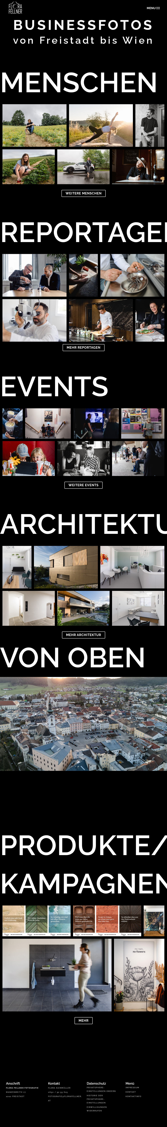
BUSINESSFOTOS (83, 25)
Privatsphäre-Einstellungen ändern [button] (101, 1089)
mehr (84, 1021)
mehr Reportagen (83, 347)
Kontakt (131, 1092)
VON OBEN (73, 657)
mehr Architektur (83, 635)
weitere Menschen (84, 193)
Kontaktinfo (133, 1096)
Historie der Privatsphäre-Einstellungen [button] (96, 1099)
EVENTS (54, 386)
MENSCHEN (79, 82)
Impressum (132, 1088)
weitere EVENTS (83, 485)
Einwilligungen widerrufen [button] (97, 1109)
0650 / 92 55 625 (58, 1092)
